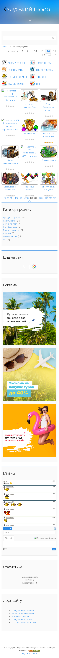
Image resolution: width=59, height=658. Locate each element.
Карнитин (10, 100)
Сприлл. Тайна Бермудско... (49, 188)
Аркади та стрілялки (12, 217)
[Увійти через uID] (24, 266)
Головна (5, 46)
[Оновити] (55, 528)
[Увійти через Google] (34, 266)
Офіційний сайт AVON (22, 619)
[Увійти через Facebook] (29, 266)
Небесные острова (29, 188)
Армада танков (49, 160)
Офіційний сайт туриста (23, 610)
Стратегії (41, 77)
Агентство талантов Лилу (29, 105)
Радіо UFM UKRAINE (20, 616)
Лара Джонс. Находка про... (10, 188)
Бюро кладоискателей (10, 162)
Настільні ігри (44, 63)
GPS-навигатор (29, 156)
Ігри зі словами (45, 70)
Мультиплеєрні (17, 84)
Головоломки (15, 70)
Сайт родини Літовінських (24, 622)
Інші (38, 84)
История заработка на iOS (10, 128)
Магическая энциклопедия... (48, 135)
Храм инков (29, 133)
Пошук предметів (18, 77)
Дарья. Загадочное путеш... (48, 107)
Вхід (23, 653)
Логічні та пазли (10, 223)
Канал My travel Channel (23, 613)
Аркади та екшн (17, 63)
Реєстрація (32, 653)
